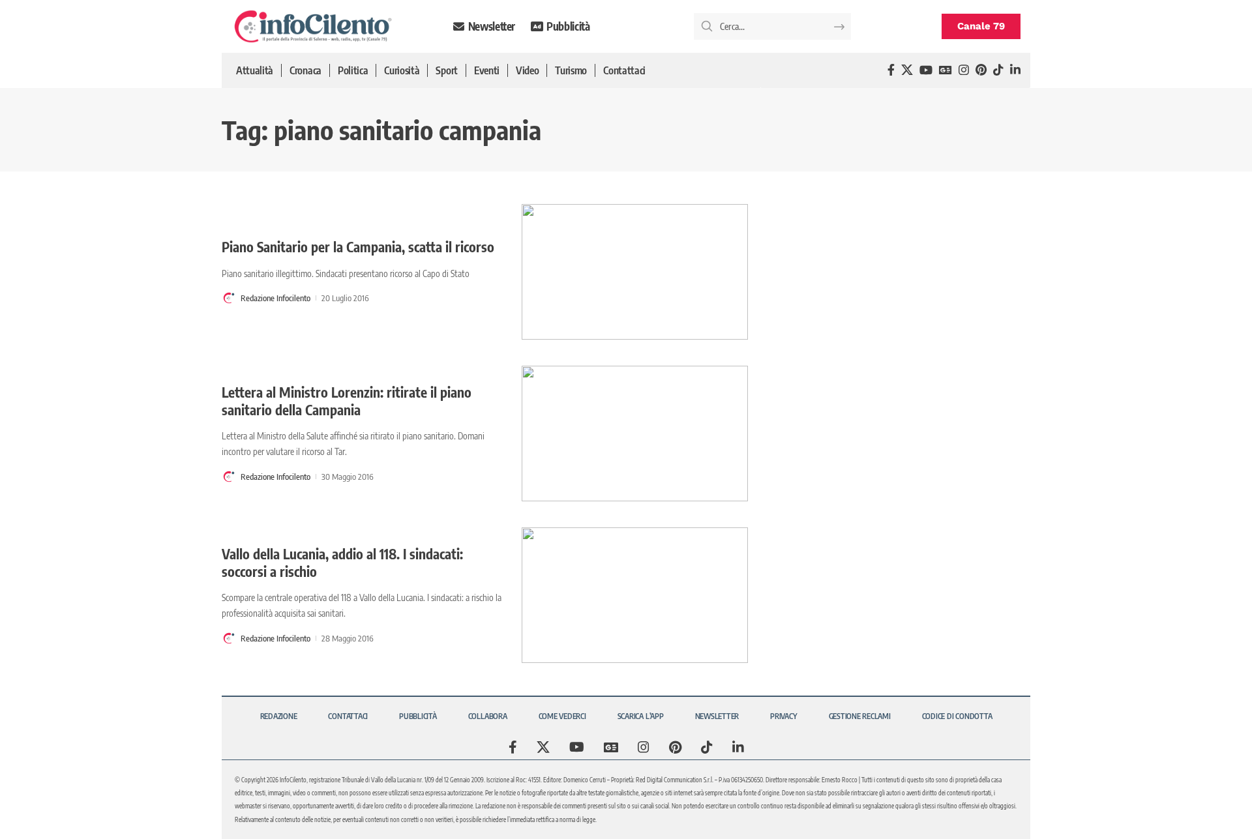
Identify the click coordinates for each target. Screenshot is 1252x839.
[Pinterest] (981, 70)
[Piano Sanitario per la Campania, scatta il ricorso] (635, 272)
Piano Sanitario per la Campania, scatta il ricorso (358, 247)
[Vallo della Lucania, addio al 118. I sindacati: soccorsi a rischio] (635, 595)
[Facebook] (891, 70)
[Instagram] (963, 70)
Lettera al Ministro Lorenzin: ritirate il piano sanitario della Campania (346, 401)
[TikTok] (998, 70)
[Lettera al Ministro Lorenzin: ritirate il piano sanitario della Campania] (635, 433)
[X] (907, 70)
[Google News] (945, 70)
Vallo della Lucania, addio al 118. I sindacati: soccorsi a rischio (342, 562)
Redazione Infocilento (275, 298)
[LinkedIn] (1015, 70)
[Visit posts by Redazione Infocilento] (229, 298)
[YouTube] (926, 70)
